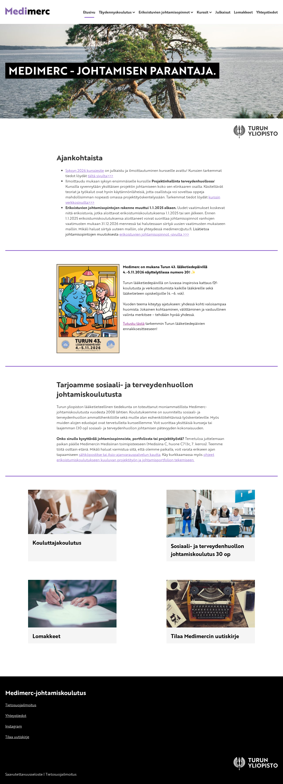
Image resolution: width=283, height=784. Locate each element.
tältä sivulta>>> (100, 175)
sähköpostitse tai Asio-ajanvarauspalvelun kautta (120, 454)
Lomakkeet (243, 12)
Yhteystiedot (267, 12)
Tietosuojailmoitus (20, 705)
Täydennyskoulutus (115, 12)
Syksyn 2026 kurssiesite (84, 170)
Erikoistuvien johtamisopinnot (164, 12)
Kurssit (202, 12)
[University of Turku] (255, 769)
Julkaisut (222, 12)
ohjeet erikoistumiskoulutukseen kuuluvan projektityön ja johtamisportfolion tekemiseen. (135, 457)
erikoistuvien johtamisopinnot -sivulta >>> (154, 234)
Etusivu (89, 12)
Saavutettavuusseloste (24, 774)
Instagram (13, 726)
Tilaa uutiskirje (17, 736)
